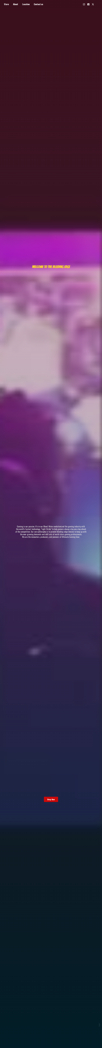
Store (6, 4)
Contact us (38, 4)
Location (26, 4)
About (15, 4)
